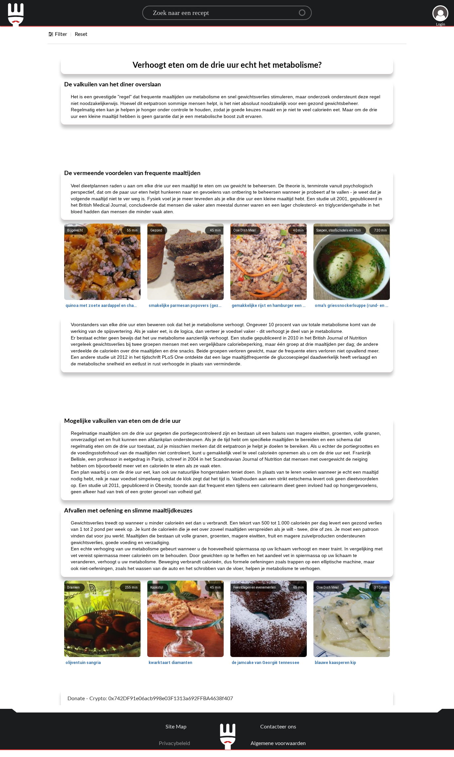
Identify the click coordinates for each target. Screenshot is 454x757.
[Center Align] (304, 10)
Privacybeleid (174, 743)
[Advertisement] (227, 146)
